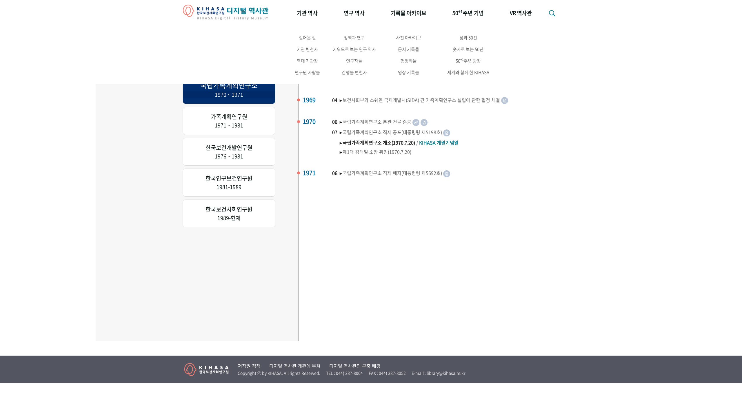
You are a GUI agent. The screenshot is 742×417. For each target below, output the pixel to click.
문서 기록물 (408, 49)
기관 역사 (307, 13)
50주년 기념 (468, 12)
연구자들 (354, 61)
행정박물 (409, 61)
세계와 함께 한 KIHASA (468, 72)
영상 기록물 (408, 72)
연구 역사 (354, 13)
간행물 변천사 (354, 72)
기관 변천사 (307, 49)
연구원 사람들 (307, 72)
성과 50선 (468, 37)
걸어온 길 (307, 37)
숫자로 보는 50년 (468, 49)
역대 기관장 (307, 61)
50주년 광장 (468, 60)
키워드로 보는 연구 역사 (354, 49)
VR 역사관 (521, 13)
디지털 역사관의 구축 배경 (355, 366)
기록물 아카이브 (408, 13)
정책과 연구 (354, 37)
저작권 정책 (249, 366)
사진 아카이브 (408, 37)
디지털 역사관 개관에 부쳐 (295, 366)
